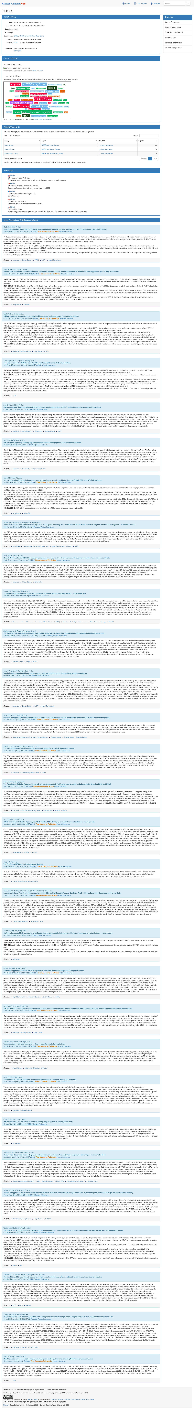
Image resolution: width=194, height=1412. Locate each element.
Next (155, 158)
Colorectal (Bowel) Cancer (30, 772)
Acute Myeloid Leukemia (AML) (49, 622)
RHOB (52, 88)
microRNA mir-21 (92, 1181)
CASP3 (24, 1347)
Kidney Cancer (27, 582)
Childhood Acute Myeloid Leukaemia (75, 622)
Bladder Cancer (56, 737)
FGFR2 (26, 853)
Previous (144, 158)
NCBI (16, 42)
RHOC (76, 546)
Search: (136, 135)
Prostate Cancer (17, 662)
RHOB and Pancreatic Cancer (52, 153)
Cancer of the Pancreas (20, 921)
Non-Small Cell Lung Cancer (21, 351)
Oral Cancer (16, 959)
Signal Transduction (34, 109)
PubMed (34, 71)
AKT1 (43, 260)
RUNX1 (111, 622)
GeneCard (35, 36)
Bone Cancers (26, 431)
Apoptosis (15, 84)
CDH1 (28, 662)
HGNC (21, 36)
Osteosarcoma (50, 431)
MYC (21, 1305)
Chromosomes (141, 3)
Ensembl (28, 36)
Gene (42, 36)
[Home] (5, 1405)
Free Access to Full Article (48, 231)
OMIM (16, 36)
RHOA (25, 115)
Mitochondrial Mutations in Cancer (36, 1068)
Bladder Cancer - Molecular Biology (75, 737)
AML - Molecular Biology (97, 622)
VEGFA (34, 853)
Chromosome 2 (41, 88)
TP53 (47, 351)
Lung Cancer (9, 145)
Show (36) (17, 50)
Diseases (156, 3)
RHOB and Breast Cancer (51, 149)
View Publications (107, 145)
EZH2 (14, 396)
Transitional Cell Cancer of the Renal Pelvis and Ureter (30, 737)
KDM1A (57, 810)
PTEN (36, 260)
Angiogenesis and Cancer (75, 1181)
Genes (127, 3)
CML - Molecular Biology (45, 1181)
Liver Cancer (16, 853)
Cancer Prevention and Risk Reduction (35, 546)
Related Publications (65, 231)
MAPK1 (28, 1305)
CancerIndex (48, 119)
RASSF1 (26, 304)
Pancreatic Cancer (27, 100)
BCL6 (14, 1381)
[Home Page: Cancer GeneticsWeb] (14, 3)
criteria (41, 71)
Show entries (11, 135)
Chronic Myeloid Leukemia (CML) (23, 1181)
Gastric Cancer (47, 997)
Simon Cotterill (32, 1399)
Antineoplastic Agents (21, 102)
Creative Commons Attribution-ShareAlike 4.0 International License (72, 1399)
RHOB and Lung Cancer (50, 145)
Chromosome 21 (17, 622)
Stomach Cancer (33, 997)
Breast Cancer (9, 149)
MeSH (40, 119)
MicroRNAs (24, 96)
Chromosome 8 (31, 622)
